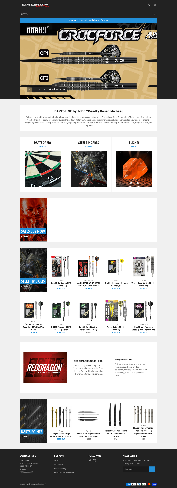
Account (154, 14)
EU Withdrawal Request (64, 472)
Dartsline (29, 484)
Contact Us (59, 464)
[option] (88, 61)
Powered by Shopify (39, 484)
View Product (57, 94)
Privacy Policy (60, 468)
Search (57, 460)
